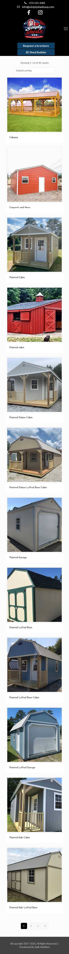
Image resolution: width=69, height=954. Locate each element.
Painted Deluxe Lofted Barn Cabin (28, 487)
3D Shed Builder (35, 52)
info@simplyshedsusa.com (38, 6)
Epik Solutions (42, 947)
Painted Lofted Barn (20, 627)
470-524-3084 (37, 3)
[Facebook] (29, 13)
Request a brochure (36, 45)
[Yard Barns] (34, 28)
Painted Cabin (17, 277)
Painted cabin (16, 347)
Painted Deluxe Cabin (21, 417)
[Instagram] (40, 13)
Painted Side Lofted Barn (23, 908)
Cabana (13, 137)
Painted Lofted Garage (22, 767)
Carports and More (19, 207)
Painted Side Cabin (19, 837)
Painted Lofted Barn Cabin (24, 697)
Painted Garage (18, 557)
